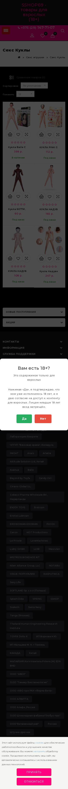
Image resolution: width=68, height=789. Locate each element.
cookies (39, 742)
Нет (43, 418)
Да (24, 418)
